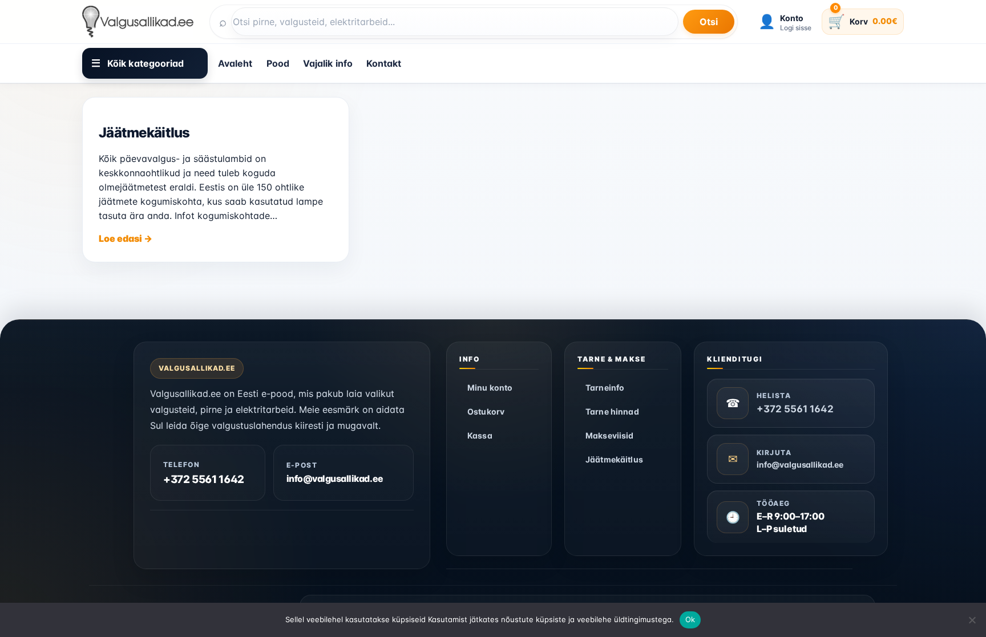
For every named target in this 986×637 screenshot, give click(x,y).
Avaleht (235, 63)
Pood (277, 63)
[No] (971, 620)
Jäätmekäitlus (144, 132)
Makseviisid (609, 435)
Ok (690, 619)
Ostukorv (485, 411)
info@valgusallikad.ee (334, 479)
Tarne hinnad (612, 411)
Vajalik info (328, 63)
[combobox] (454, 21)
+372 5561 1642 (203, 479)
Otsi (709, 21)
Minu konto (489, 387)
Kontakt (384, 63)
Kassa (479, 435)
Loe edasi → (125, 238)
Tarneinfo (604, 387)
